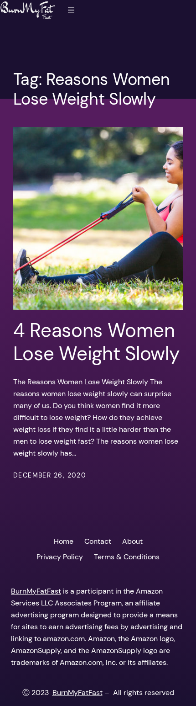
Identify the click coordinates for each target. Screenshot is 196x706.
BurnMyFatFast (36, 591)
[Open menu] (71, 10)
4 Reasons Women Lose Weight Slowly (96, 342)
